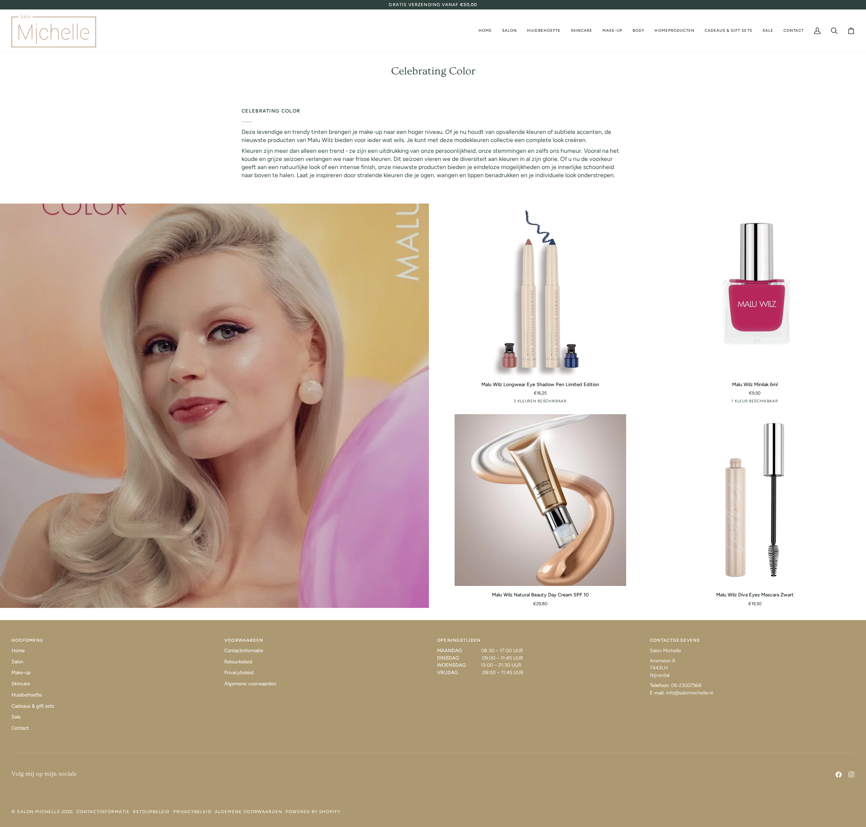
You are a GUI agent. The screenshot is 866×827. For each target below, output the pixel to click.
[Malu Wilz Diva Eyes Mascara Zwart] (755, 500)
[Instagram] (851, 775)
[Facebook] (839, 775)
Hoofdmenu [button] (28, 640)
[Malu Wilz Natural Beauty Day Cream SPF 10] (540, 500)
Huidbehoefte (27, 695)
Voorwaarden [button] (243, 640)
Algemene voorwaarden (250, 684)
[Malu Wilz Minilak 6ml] (755, 289)
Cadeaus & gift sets (33, 706)
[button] (509, 30)
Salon (17, 662)
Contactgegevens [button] (675, 640)
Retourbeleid (238, 662)
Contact (20, 728)
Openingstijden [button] (459, 640)
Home (18, 650)
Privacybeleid (239, 672)
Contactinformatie (243, 650)
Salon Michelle (38, 811)
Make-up (21, 672)
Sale (16, 717)
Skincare (21, 684)
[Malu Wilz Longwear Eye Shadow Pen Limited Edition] (540, 289)
